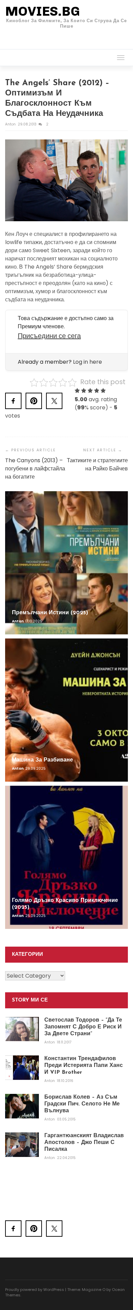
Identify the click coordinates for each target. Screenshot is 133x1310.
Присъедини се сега (49, 336)
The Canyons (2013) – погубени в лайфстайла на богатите (35, 468)
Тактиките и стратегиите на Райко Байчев (97, 464)
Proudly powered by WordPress (34, 1289)
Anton (11, 124)
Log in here (87, 362)
